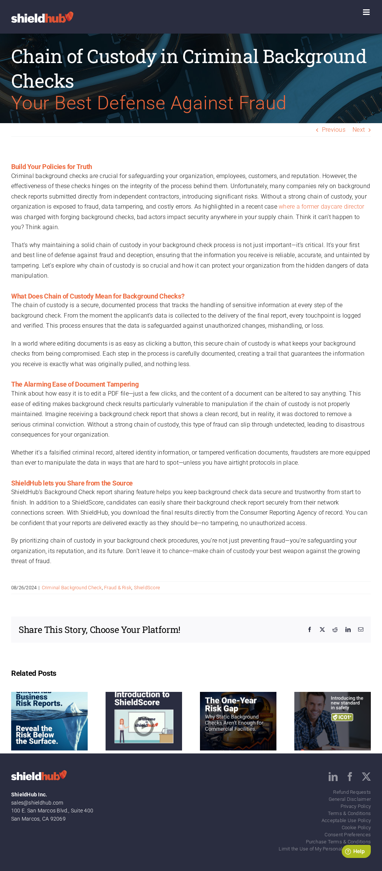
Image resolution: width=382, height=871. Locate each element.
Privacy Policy (356, 806)
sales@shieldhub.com (37, 803)
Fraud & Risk (117, 587)
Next (359, 129)
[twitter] (366, 776)
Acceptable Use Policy (346, 820)
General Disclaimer (350, 799)
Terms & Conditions (349, 813)
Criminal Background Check (72, 587)
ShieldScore (147, 587)
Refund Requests (352, 792)
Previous (333, 129)
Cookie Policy (356, 827)
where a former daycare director (321, 206)
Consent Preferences (348, 834)
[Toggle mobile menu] (367, 12)
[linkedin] (333, 776)
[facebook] (349, 776)
